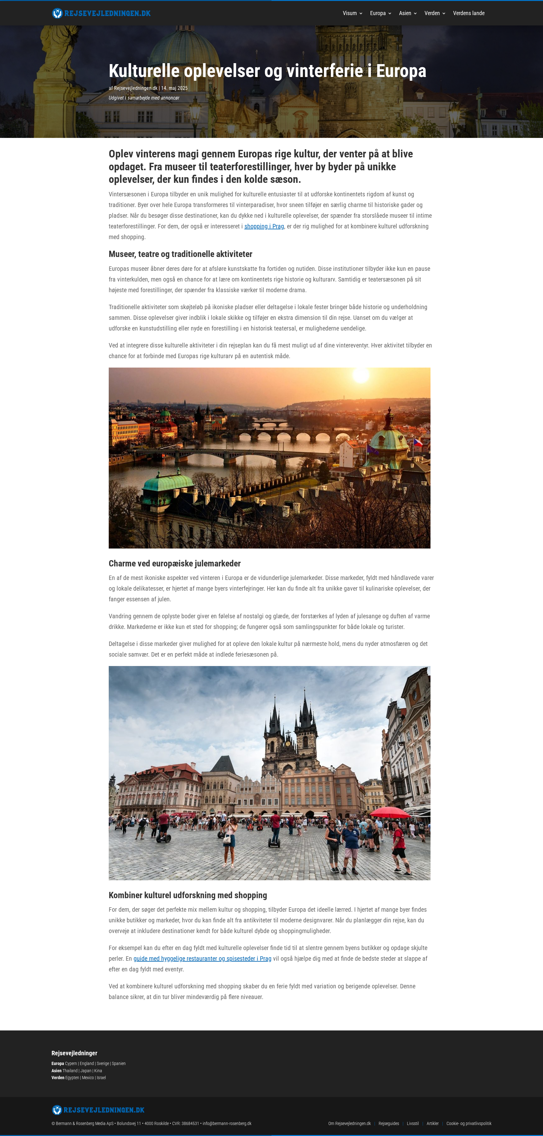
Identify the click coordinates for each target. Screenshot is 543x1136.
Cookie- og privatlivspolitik (469, 1123)
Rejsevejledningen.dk (135, 88)
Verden (432, 13)
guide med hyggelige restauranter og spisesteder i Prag (203, 958)
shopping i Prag (264, 226)
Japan (85, 1070)
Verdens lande (469, 13)
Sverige (103, 1063)
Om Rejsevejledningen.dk (349, 1123)
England (87, 1063)
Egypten (72, 1077)
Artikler (433, 1123)
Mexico (88, 1077)
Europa (378, 13)
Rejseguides (389, 1123)
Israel (101, 1077)
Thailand (70, 1070)
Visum (350, 13)
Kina (98, 1070)
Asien (405, 13)
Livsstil (413, 1123)
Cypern (71, 1063)
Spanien (119, 1063)
